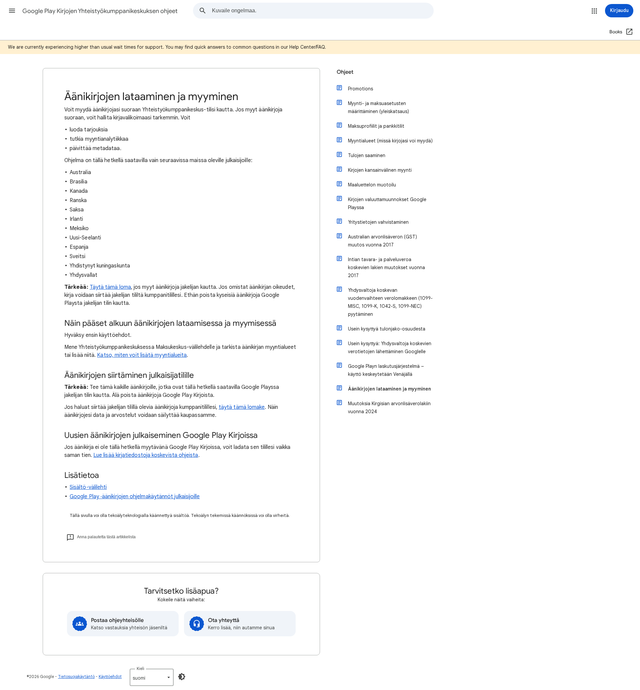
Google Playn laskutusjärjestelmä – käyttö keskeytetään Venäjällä (386, 370)
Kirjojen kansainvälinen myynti (380, 170)
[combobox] (322, 10)
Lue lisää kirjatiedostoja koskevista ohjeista (145, 455)
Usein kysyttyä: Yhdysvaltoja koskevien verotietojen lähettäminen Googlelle (389, 347)
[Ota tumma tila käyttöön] (182, 677)
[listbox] (152, 677)
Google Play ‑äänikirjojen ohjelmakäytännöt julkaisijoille (135, 496)
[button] (12, 11)
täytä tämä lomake (242, 407)
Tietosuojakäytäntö (76, 676)
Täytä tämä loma (110, 287)
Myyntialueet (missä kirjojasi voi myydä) (390, 141)
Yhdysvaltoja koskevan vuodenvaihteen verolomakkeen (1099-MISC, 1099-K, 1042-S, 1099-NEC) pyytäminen (390, 302)
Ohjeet (345, 72)
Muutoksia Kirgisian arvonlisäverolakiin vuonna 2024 (389, 408)
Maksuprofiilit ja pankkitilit (376, 126)
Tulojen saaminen (366, 155)
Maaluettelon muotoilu (372, 185)
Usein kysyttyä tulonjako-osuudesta (386, 329)
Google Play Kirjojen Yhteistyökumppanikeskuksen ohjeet (100, 11)
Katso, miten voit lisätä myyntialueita (142, 355)
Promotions (360, 89)
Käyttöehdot (110, 676)
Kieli (140, 668)
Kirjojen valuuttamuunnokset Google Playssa (387, 203)
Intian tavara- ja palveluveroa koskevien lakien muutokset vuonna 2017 (386, 267)
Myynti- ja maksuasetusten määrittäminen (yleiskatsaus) (378, 107)
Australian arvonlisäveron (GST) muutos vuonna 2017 (382, 241)
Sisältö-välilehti (88, 487)
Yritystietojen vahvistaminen (378, 222)
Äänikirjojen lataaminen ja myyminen (389, 389)
